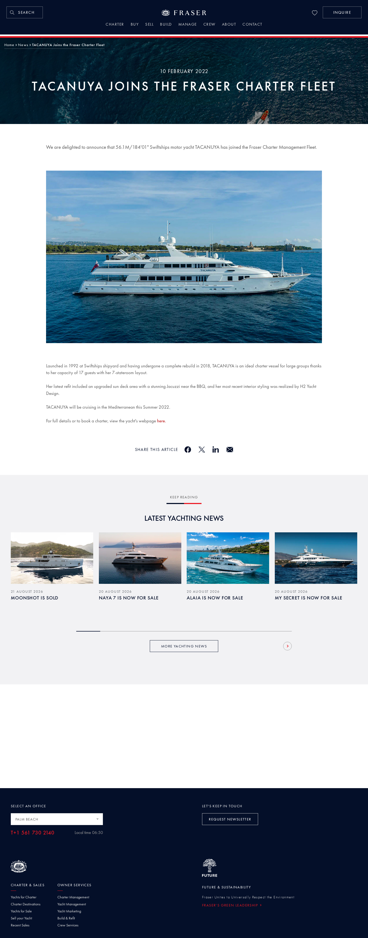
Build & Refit (66, 918)
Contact (252, 25)
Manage (187, 25)
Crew (209, 25)
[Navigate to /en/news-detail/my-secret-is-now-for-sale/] (316, 558)
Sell (149, 25)
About (229, 25)
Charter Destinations (25, 904)
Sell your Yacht (21, 918)
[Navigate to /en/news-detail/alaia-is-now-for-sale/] (228, 558)
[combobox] (57, 819)
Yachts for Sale (21, 911)
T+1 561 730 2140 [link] (32, 832)
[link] (24, 12)
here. (161, 421)
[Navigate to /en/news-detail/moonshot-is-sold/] (52, 558)
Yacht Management (71, 904)
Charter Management (73, 897)
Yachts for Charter (23, 897)
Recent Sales (20, 925)
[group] (52, 575)
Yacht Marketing (69, 911)
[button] (342, 12)
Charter (115, 25)
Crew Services (67, 925)
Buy (135, 25)
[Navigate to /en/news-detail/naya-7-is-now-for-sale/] (140, 558)
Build (166, 25)
